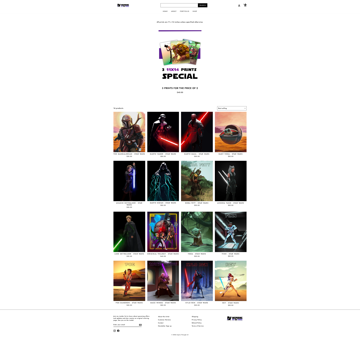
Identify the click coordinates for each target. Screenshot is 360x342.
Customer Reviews (164, 320)
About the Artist (163, 317)
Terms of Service (198, 326)
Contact (160, 323)
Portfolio (184, 11)
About (174, 11)
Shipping (195, 317)
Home (165, 11)
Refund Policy (197, 323)
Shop (195, 11)
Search (203, 5)
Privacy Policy (197, 320)
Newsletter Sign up (165, 326)
